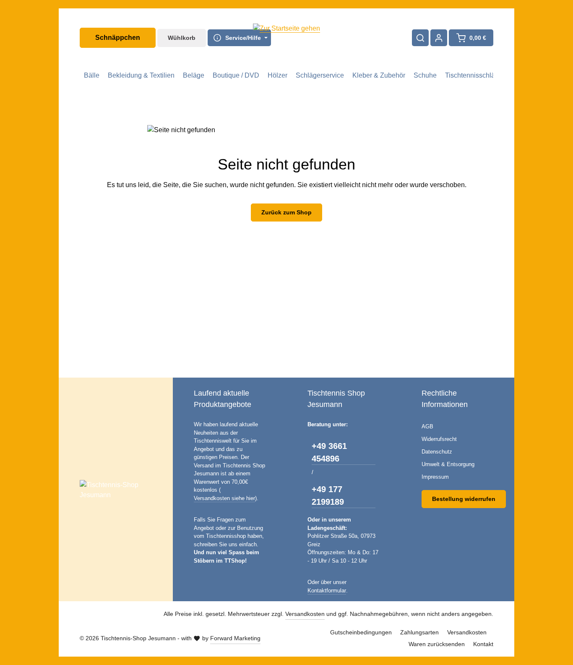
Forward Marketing (235, 638)
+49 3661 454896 (329, 452)
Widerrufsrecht (439, 439)
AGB (427, 426)
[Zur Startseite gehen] (286, 37)
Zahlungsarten (419, 632)
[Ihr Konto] (438, 37)
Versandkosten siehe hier (224, 498)
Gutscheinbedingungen (361, 632)
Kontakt (483, 644)
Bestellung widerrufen (463, 498)
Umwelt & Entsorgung (448, 464)
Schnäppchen (117, 37)
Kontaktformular (326, 590)
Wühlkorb (181, 37)
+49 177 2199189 (328, 495)
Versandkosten (305, 613)
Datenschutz (437, 452)
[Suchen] (420, 37)
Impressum (435, 477)
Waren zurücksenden (437, 644)
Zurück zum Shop (286, 212)
